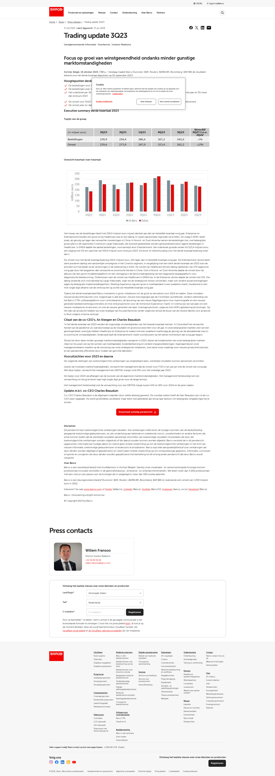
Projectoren (99, 674)
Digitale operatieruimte (148, 652)
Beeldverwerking (123, 730)
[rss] (68, 762)
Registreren (134, 612)
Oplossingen (166, 652)
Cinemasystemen (101, 693)
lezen (127, 623)
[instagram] (51, 762)
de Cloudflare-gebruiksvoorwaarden (105, 631)
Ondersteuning (129, 13)
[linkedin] (202, 27)
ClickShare (98, 652)
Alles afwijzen (146, 102)
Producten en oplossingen (81, 13)
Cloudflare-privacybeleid (74, 631)
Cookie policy (117, 94)
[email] (209, 27)
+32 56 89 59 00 (93, 560)
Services (142, 672)
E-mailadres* (69, 612)
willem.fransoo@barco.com (97, 563)
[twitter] (196, 27)
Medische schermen (124, 652)
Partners (161, 13)
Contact (114, 13)
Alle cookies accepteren (169, 102)
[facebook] (191, 27)
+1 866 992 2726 (114, 747)
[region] (138, 94)
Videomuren (99, 715)
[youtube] (74, 762)
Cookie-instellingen (104, 101)
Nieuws (101, 13)
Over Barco (146, 13)
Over (208, 673)
